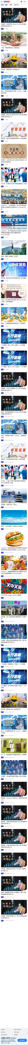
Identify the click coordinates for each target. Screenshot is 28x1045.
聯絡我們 (3, 1029)
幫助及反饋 (16, 1032)
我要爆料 (16, 1034)
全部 (6, 5)
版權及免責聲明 (17, 1029)
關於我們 (3, 1032)
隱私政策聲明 (4, 1034)
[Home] (6, 1)
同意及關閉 (22, 1040)
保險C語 (16, 5)
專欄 (10, 5)
